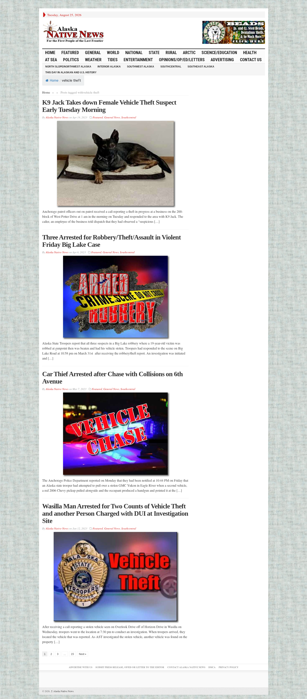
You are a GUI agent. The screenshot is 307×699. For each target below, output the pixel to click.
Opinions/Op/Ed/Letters (182, 59)
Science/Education (219, 52)
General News (112, 117)
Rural (171, 52)
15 (72, 654)
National (134, 52)
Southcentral (170, 66)
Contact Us (251, 59)
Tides (113, 59)
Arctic (189, 52)
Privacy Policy (228, 667)
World (113, 52)
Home (54, 80)
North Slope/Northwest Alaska (68, 66)
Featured (70, 52)
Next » (82, 654)
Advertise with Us (80, 667)
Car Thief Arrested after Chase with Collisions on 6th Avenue (112, 377)
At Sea (51, 59)
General (93, 52)
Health (249, 52)
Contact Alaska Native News (186, 667)
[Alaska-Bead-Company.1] (233, 32)
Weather (93, 59)
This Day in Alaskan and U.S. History (70, 72)
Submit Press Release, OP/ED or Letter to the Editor (129, 667)
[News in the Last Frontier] (74, 32)
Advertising (222, 59)
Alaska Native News (62, 691)
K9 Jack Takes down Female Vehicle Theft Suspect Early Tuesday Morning (109, 106)
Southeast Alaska (201, 66)
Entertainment (138, 59)
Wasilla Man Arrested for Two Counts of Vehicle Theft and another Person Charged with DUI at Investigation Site (115, 513)
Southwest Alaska (140, 66)
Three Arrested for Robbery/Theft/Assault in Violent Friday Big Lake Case (111, 240)
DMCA (212, 667)
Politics (71, 59)
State (154, 52)
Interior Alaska (109, 66)
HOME (50, 52)
